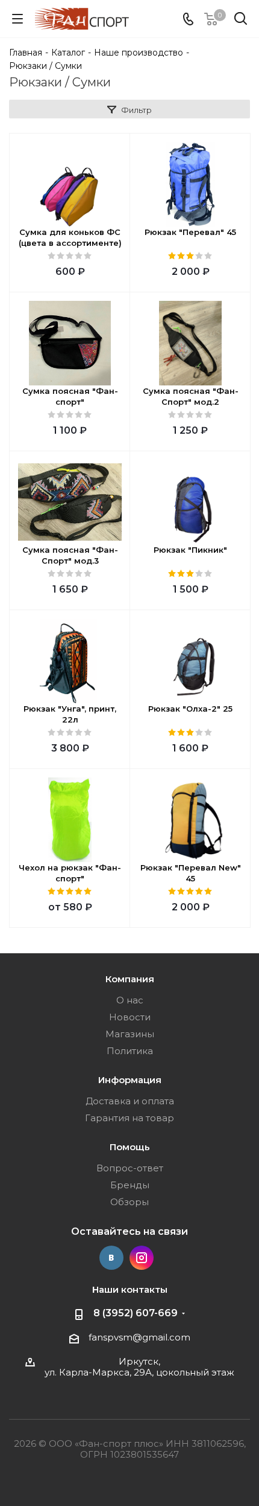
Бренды (129, 1185)
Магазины (129, 1034)
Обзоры (129, 1202)
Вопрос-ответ (129, 1168)
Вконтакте (111, 1258)
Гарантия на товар (129, 1118)
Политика (130, 1051)
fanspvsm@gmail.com (139, 1337)
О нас (129, 1000)
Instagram (142, 1258)
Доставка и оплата (130, 1101)
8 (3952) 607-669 (135, 1313)
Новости (130, 1017)
